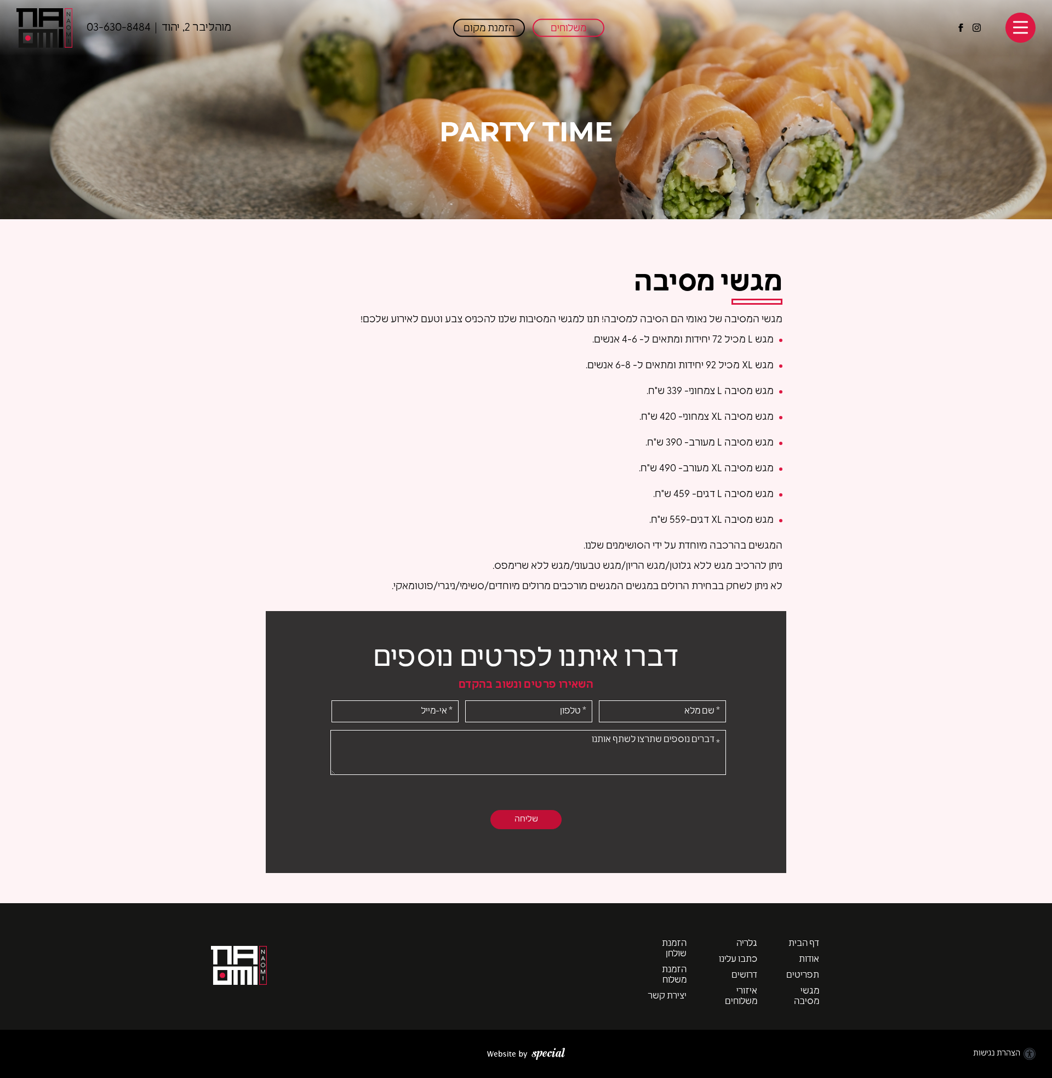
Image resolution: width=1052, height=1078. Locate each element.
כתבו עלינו (738, 959)
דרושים (744, 975)
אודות (809, 959)
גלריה (746, 943)
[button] (1020, 28)
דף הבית (803, 943)
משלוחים (568, 28)
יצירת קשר (667, 996)
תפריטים (802, 975)
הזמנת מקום (489, 28)
